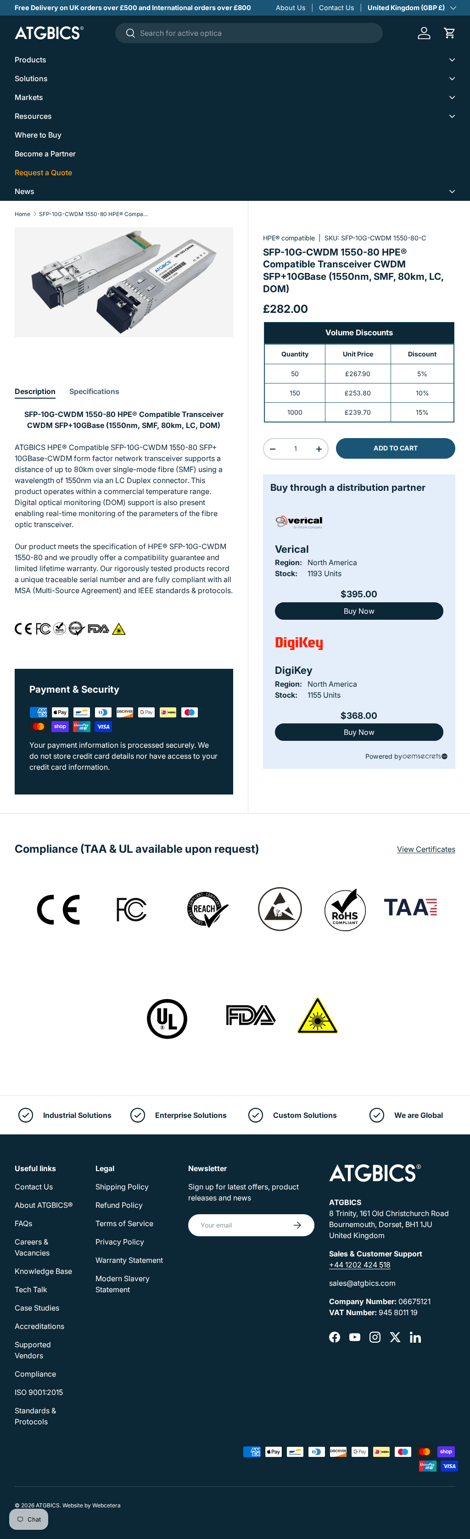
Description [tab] (35, 391)
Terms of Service (124, 1223)
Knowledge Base (43, 1271)
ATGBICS (48, 1505)
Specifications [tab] (94, 391)
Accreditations (39, 1326)
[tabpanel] (124, 528)
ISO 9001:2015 (39, 1392)
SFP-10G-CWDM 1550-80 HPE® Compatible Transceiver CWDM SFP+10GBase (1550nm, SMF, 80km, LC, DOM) (94, 214)
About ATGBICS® (44, 1205)
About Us (291, 7)
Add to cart (396, 448)
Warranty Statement (129, 1260)
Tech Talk (31, 1289)
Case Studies (37, 1307)
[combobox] (249, 33)
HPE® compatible (289, 238)
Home (22, 214)
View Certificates (426, 849)
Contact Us (336, 7)
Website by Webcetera (91, 1505)
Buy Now (359, 611)
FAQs (23, 1223)
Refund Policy (119, 1205)
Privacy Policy (119, 1241)
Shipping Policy (122, 1186)
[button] (450, 33)
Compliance (35, 1373)
